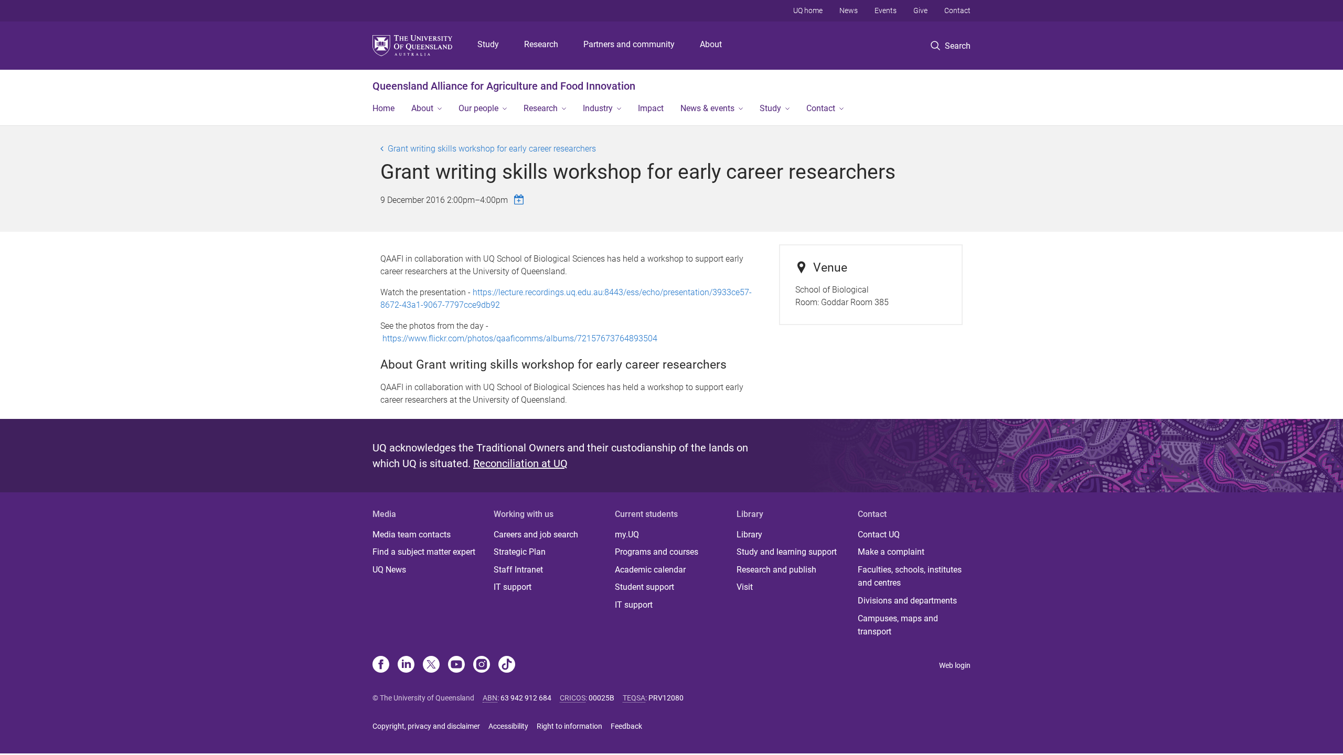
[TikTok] (506, 665)
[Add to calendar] (520, 199)
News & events (707, 108)
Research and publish (776, 570)
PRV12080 (666, 698)
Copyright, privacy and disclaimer (426, 726)
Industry (598, 108)
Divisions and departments (907, 601)
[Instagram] (481, 665)
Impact (651, 108)
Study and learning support (787, 552)
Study (488, 44)
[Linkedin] (406, 665)
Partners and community (629, 44)
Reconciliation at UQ (520, 463)
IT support (512, 587)
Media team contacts (411, 535)
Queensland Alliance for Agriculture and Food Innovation (503, 86)
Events (886, 10)
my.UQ (627, 535)
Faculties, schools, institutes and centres (910, 576)
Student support (644, 587)
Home (383, 108)
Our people (478, 108)
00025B (601, 698)
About (711, 44)
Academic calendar (650, 570)
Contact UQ (879, 535)
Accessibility (508, 726)
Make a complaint (891, 552)
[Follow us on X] (431, 665)
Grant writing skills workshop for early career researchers (492, 149)
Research (541, 44)
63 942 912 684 (525, 698)
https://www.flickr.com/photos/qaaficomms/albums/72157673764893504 (519, 338)
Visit (745, 587)
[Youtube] (456, 665)
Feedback (626, 726)
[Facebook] (380, 665)
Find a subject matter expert (423, 552)
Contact (957, 10)
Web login (955, 665)
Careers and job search (536, 535)
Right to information (569, 726)
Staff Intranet (518, 570)
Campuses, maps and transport (898, 625)
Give (920, 10)
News (848, 10)
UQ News (389, 570)
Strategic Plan (520, 552)
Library (749, 535)
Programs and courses (656, 552)
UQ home (808, 10)
